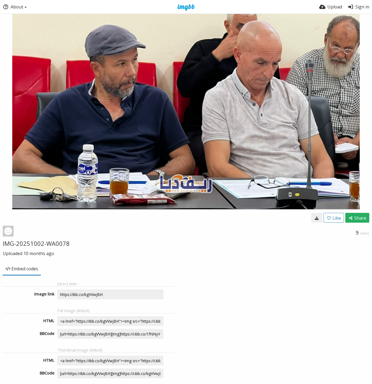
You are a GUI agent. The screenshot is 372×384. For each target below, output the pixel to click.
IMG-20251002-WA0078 (36, 243)
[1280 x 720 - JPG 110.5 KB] (316, 218)
